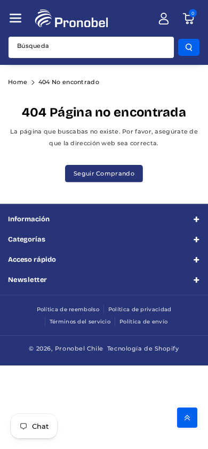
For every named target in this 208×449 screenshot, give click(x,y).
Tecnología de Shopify (143, 348)
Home (17, 82)
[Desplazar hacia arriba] (187, 418)
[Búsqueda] (188, 47)
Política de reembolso (68, 309)
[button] (15, 18)
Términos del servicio (80, 321)
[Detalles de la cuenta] (163, 18)
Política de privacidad (140, 309)
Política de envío (143, 321)
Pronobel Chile (79, 348)
